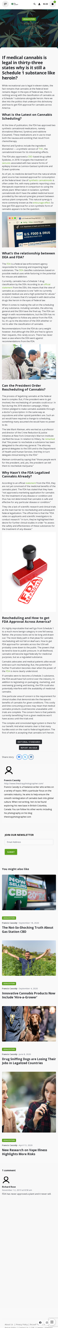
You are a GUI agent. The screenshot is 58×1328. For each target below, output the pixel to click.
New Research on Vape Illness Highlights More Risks (24, 1152)
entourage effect (41, 202)
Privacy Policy (22, 1324)
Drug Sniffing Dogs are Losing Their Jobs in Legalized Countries (29, 1061)
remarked (50, 439)
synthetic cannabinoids (40, 180)
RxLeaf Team (36, 1324)
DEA (21, 270)
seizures (6, 163)
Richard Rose (9, 1186)
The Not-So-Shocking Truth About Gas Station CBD (27, 929)
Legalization (29, 19)
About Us (9, 1324)
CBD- (30, 156)
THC (41, 148)
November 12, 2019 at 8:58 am (17, 1190)
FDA (9, 263)
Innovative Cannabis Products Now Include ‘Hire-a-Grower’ (28, 995)
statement (30, 483)
